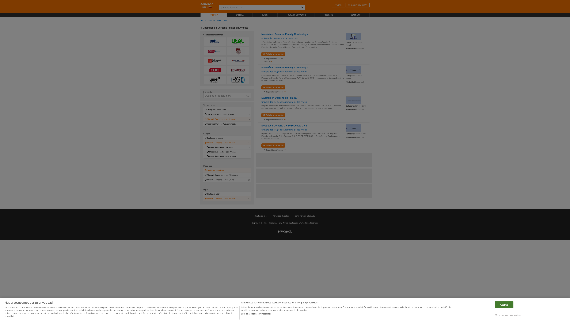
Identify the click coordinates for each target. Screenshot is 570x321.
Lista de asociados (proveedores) (256, 313)
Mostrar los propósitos (508, 315)
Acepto (504, 304)
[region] (285, 309)
